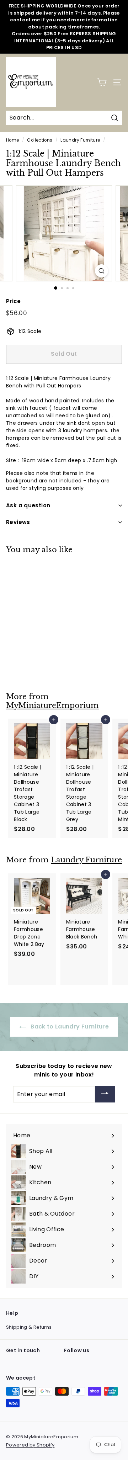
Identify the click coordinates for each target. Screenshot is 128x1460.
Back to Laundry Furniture (69, 1026)
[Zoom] (101, 270)
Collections (39, 140)
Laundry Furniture (80, 140)
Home (12, 140)
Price (13, 301)
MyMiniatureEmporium (52, 705)
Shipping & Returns (29, 1327)
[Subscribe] (105, 1094)
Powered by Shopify (30, 1445)
